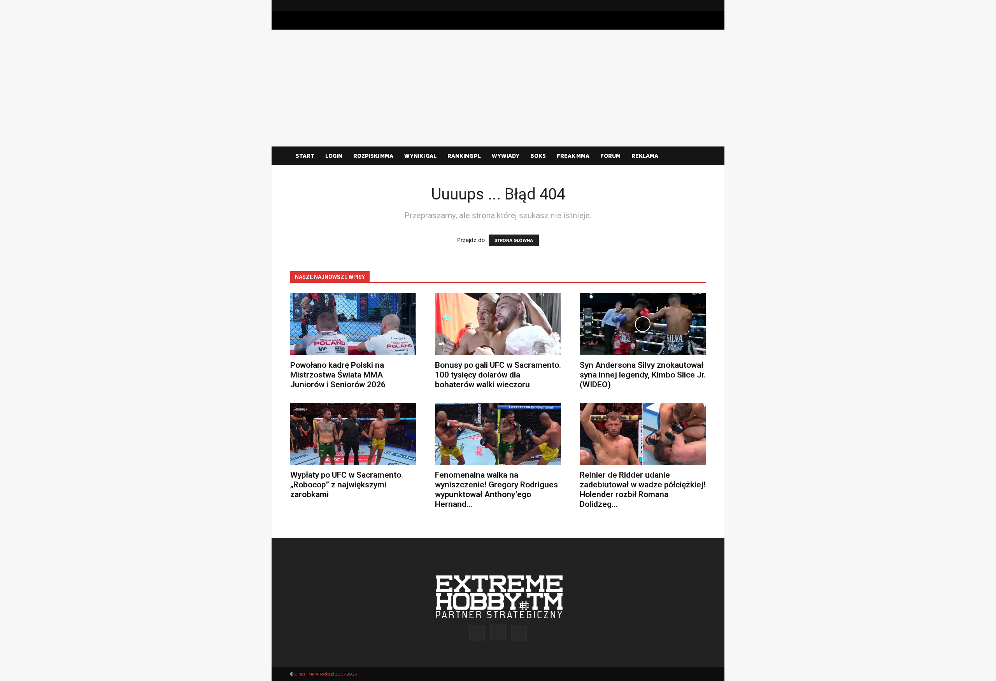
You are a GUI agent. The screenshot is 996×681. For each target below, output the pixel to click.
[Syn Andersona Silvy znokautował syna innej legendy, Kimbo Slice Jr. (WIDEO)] (643, 324)
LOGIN (333, 155)
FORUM (610, 155)
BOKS (538, 155)
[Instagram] (687, 5)
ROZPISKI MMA (373, 155)
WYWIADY (505, 155)
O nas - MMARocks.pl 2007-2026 (325, 674)
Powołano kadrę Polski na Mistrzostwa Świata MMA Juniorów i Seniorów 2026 (338, 374)
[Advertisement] (498, 88)
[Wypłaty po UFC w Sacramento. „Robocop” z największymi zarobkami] (353, 434)
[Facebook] (675, 5)
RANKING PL (464, 155)
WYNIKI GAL (420, 155)
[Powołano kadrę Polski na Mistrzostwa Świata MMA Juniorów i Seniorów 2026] (353, 324)
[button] (696, 156)
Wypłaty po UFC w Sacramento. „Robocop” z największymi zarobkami (346, 484)
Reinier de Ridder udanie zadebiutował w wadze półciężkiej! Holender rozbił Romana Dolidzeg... (643, 489)
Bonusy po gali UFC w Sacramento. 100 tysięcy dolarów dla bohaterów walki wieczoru (498, 374)
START (305, 155)
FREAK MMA (573, 155)
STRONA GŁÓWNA (513, 240)
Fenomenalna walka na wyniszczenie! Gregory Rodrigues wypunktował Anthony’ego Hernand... (496, 489)
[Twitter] (700, 5)
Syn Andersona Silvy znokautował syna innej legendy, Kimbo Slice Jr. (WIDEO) (643, 374)
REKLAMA (644, 155)
